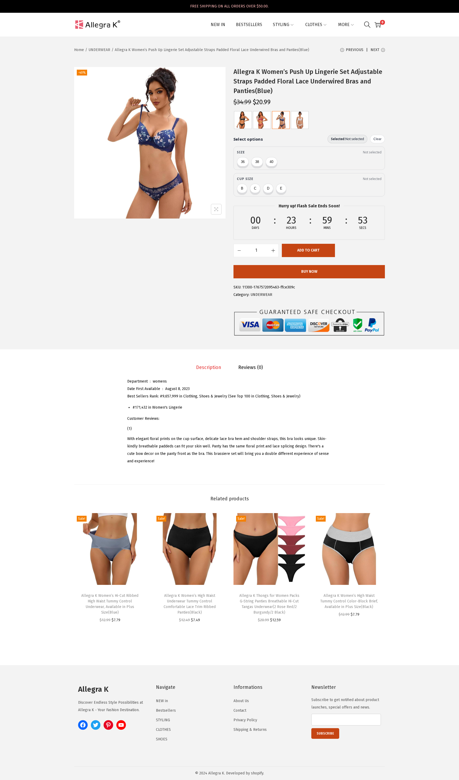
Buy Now (309, 271)
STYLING (163, 720)
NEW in (162, 701)
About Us (241, 701)
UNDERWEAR (99, 50)
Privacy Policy (245, 720)
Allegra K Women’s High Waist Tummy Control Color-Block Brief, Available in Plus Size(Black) (349, 601)
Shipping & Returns (250, 729)
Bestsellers (166, 710)
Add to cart (308, 250)
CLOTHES (163, 729)
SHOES (161, 739)
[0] (378, 25)
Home (79, 50)
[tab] (208, 367)
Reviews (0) (250, 367)
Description (208, 367)
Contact (239, 710)
